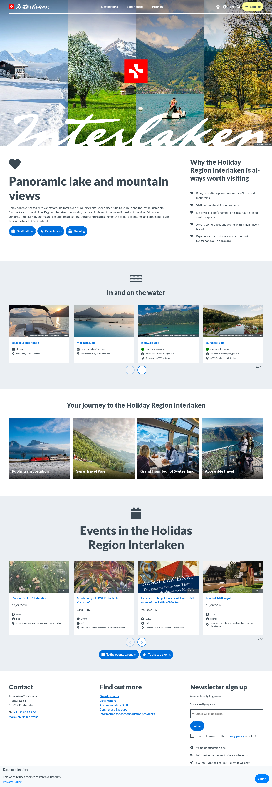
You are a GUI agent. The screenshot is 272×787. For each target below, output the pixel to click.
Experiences (135, 6)
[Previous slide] (130, 370)
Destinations (109, 6)
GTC (126, 705)
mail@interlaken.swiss (23, 716)
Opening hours (109, 696)
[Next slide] (141, 370)
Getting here (108, 700)
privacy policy (235, 736)
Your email (202, 704)
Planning (157, 6)
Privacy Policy (12, 781)
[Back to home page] (29, 7)
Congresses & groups (113, 709)
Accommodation (110, 705)
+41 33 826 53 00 (25, 712)
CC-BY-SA (64, 335)
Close (262, 779)
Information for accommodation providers (127, 714)
